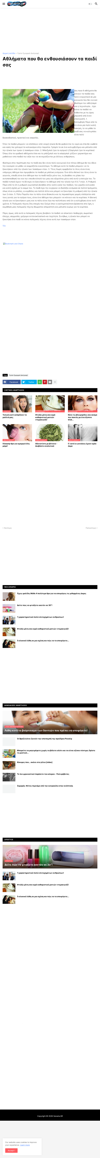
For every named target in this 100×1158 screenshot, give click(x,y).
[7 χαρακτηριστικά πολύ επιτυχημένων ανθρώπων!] (9, 620)
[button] (3, 4)
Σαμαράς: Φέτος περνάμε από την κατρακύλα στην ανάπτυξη (45, 786)
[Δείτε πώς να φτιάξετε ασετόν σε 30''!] (9, 608)
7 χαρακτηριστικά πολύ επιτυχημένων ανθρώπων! (40, 617)
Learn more (25, 1145)
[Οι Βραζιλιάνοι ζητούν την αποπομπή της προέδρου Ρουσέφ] (9, 742)
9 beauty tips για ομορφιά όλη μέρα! (16, 444)
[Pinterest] (45, 382)
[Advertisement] (50, 30)
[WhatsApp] (40, 382)
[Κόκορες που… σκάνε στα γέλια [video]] (9, 765)
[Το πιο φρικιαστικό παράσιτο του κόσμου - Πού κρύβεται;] (9, 777)
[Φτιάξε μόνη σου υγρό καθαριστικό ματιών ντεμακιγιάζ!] (9, 632)
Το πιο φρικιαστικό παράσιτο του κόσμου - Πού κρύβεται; (43, 774)
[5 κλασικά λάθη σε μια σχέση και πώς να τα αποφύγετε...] (9, 643)
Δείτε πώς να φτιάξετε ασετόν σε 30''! (34, 605)
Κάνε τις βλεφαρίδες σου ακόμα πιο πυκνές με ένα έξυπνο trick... (82, 417)
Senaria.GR (58, 1116)
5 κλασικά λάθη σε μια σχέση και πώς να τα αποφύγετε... (43, 640)
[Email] (50, 382)
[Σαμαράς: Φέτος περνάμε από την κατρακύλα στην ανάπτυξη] (9, 789)
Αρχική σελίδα (9, 53)
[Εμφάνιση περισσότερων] (55, 382)
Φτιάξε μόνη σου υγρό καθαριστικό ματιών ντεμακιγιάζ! (45, 417)
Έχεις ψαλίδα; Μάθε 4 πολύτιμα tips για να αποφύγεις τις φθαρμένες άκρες (51, 593)
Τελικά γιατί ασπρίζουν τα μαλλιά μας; (15, 416)
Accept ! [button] (11, 1150)
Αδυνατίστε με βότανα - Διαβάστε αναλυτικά (46, 444)
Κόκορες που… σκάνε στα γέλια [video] (34, 762)
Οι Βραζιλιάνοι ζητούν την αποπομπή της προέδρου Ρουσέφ (44, 739)
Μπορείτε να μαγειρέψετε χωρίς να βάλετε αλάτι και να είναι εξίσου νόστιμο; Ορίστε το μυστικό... (56, 751)
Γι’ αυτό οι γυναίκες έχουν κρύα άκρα (82, 444)
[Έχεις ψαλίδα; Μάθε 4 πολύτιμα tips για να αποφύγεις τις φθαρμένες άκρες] (9, 596)
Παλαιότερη (91, 528)
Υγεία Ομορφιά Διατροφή (28, 53)
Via (4, 225)
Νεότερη (8, 528)
